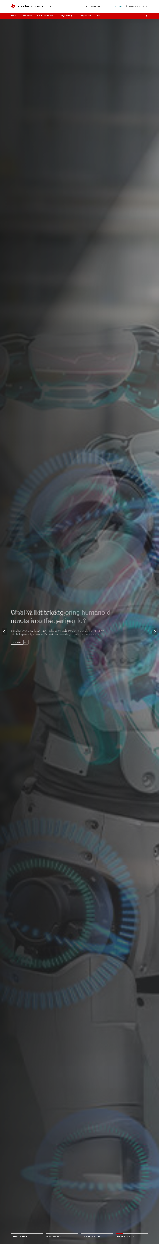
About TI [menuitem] (100, 16)
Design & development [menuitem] (45, 16)
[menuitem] (147, 16)
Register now (17, 642)
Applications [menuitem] (27, 16)
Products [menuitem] (14, 16)
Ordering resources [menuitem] (84, 16)
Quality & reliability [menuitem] (65, 16)
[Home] (27, 6)
